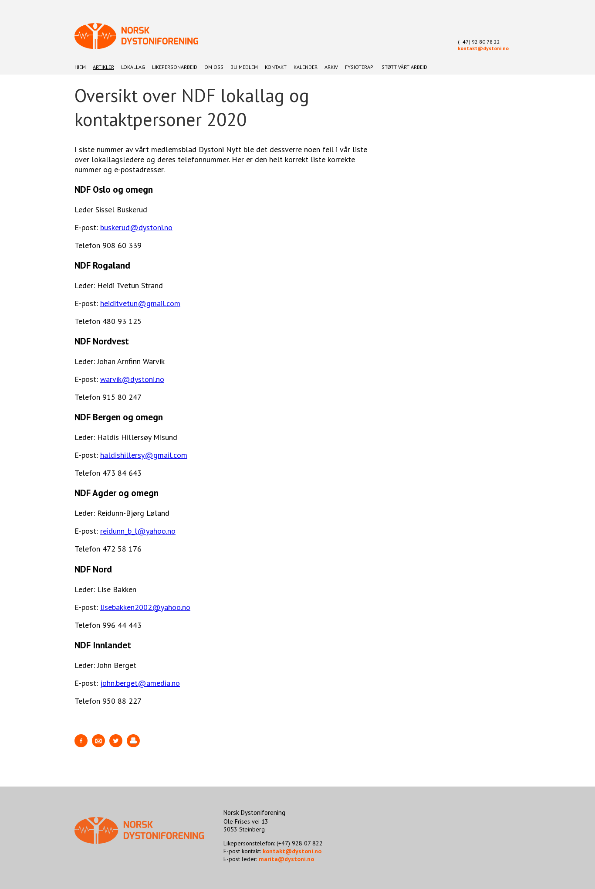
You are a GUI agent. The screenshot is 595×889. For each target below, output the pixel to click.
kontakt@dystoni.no (483, 48)
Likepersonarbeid (174, 67)
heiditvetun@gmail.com (140, 303)
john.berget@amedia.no (140, 683)
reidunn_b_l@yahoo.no (138, 531)
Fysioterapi (360, 67)
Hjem (80, 67)
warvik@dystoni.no (132, 379)
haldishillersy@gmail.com (143, 455)
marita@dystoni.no (286, 859)
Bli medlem (244, 67)
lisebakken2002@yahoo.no (145, 607)
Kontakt (276, 67)
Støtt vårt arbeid (404, 67)
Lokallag (133, 67)
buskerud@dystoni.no (136, 227)
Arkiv (331, 67)
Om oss (213, 67)
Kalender (306, 67)
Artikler (103, 67)
